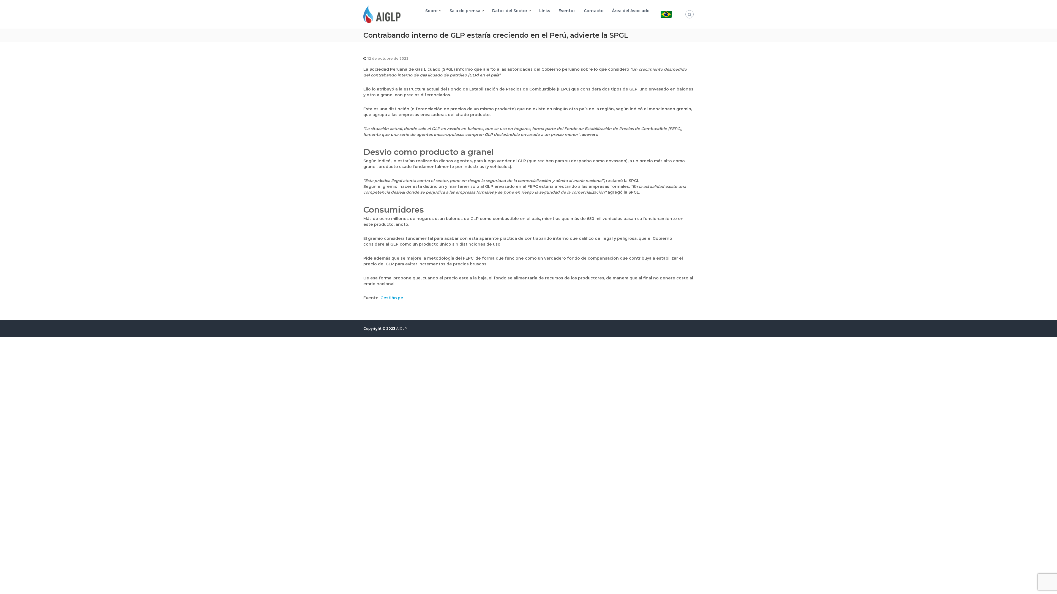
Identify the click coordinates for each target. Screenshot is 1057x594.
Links (544, 10)
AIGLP (401, 328)
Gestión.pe (391, 297)
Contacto (594, 10)
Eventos (567, 10)
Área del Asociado (631, 10)
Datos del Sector (509, 10)
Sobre (431, 10)
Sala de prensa (465, 10)
